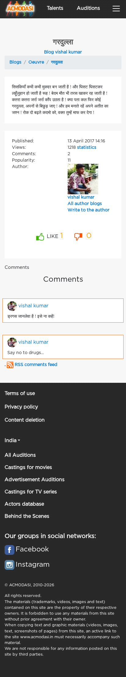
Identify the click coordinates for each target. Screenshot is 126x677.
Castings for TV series (31, 492)
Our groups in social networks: (50, 536)
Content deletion (25, 420)
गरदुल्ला (57, 62)
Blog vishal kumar (63, 52)
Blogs (15, 62)
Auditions (88, 8)
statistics (86, 147)
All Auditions (20, 455)
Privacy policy (21, 407)
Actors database (24, 504)
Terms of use (20, 393)
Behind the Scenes (27, 516)
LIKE (54, 235)
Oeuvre (36, 62)
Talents (55, 8)
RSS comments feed (35, 365)
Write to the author (88, 210)
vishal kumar (81, 197)
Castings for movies (28, 467)
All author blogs (85, 204)
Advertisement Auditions (35, 480)
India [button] (11, 440)
